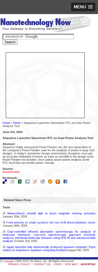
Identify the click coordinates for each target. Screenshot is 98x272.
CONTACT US (42, 264)
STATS (58, 264)
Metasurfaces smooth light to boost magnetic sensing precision (51, 213)
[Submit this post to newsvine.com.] (21, 182)
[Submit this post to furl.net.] (59, 182)
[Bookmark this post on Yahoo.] (36, 182)
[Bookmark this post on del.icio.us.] (6, 182)
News (17, 122)
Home (6, 122)
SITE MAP (71, 264)
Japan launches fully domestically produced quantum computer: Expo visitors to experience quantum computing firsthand (49, 248)
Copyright (8, 261)
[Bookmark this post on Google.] (28, 182)
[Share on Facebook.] (66, 182)
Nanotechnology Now (45, 25)
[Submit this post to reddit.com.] (44, 182)
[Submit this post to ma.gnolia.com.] (51, 182)
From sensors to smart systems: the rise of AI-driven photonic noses (50, 222)
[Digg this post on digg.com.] (13, 182)
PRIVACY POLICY (19, 264)
